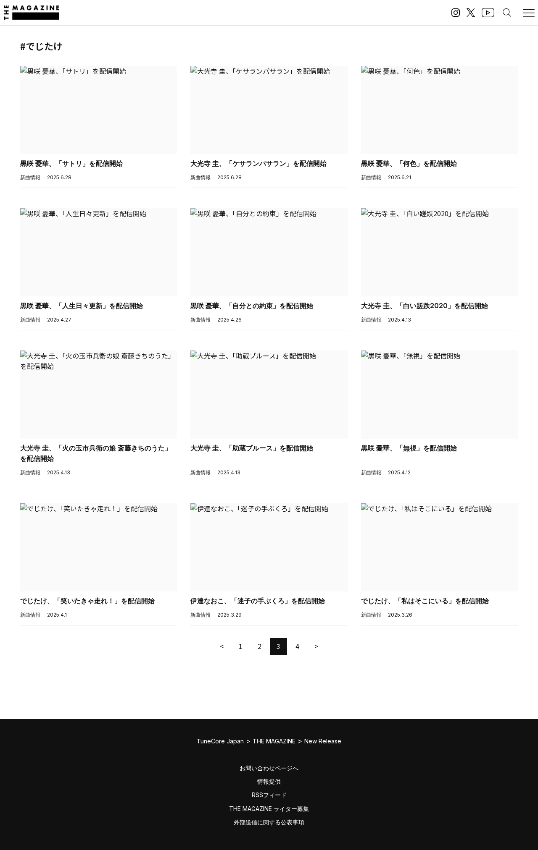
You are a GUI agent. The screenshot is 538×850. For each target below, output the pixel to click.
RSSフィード (269, 794)
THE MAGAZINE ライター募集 (269, 808)
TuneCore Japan (220, 741)
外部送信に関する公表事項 (269, 822)
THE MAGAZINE (274, 741)
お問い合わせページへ (269, 768)
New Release (322, 741)
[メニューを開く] (529, 12)
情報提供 (269, 781)
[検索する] (507, 12)
